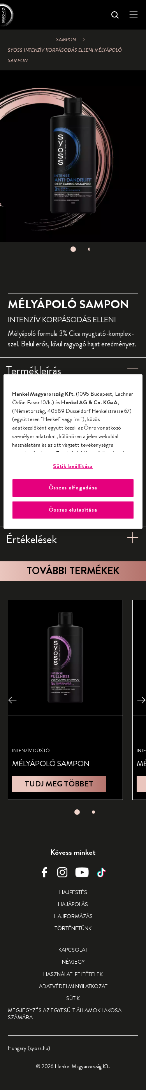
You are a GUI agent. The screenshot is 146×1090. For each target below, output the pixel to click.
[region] (73, 451)
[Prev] (12, 700)
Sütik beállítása (73, 466)
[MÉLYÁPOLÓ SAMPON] (65, 700)
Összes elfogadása (73, 488)
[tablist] (73, 249)
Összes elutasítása (73, 510)
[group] (73, 163)
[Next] (141, 700)
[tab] (73, 249)
